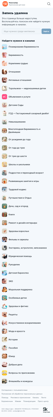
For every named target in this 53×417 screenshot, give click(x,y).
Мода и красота (17, 331)
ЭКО (11, 281)
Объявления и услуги (19, 96)
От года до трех (17, 147)
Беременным (7, 401)
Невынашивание (17, 121)
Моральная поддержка (20, 289)
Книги (12, 214)
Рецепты (13, 314)
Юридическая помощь (20, 256)
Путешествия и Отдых (20, 198)
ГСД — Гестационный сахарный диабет (29, 113)
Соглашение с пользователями (14, 390)
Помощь (5, 397)
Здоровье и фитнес (18, 306)
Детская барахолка (19, 273)
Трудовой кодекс (17, 189)
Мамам (18, 401)
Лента (43, 397)
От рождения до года (19, 139)
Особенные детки (18, 298)
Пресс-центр (43, 401)
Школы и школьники (19, 164)
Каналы (36, 397)
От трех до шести (18, 156)
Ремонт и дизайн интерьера (23, 223)
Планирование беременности (24, 46)
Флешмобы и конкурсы (21, 381)
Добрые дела (15, 364)
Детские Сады (16, 105)
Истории (13, 339)
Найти (46, 31)
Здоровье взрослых (19, 231)
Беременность (16, 55)
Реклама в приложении (20, 397)
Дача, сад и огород (18, 206)
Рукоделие (14, 264)
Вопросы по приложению (22, 373)
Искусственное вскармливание (25, 323)
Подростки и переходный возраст (26, 172)
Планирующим (29, 401)
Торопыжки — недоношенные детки (27, 88)
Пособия (13, 348)
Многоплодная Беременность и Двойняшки (24, 130)
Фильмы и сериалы (19, 239)
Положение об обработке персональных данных (22, 394)
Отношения (14, 71)
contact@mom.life (19, 411)
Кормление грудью (18, 63)
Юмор (12, 356)
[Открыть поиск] (48, 3)
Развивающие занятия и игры (24, 181)
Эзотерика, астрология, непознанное (28, 248)
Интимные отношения (20, 80)
